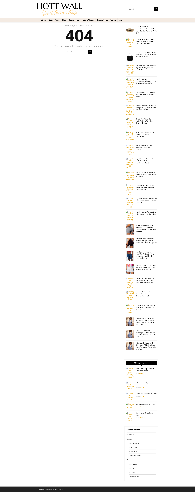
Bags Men (132, 472)
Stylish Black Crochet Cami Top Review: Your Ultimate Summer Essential (146, 201)
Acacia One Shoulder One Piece (146, 394)
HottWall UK (131, 435)
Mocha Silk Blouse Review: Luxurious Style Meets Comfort (144, 148)
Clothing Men (133, 464)
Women (113, 20)
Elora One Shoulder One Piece (145, 404)
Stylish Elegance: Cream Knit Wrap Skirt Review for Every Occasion (145, 94)
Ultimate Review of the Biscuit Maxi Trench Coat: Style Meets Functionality (146, 174)
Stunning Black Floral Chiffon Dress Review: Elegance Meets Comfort (146, 307)
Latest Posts (54, 20)
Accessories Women (135, 455)
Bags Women (74, 20)
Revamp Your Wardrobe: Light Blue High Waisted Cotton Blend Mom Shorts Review (145, 281)
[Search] (156, 9)
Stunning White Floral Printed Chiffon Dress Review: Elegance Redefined (145, 294)
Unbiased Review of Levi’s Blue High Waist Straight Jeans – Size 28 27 (146, 68)
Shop (64, 20)
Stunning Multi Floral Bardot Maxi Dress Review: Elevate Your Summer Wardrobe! (145, 41)
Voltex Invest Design (46, 489)
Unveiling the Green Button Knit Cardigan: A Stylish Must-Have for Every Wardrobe (146, 108)
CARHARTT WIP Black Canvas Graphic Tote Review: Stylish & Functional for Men (146, 54)
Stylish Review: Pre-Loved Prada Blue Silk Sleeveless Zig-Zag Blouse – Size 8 (146, 161)
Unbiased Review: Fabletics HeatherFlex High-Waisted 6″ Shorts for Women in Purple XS (146, 241)
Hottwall (43, 20)
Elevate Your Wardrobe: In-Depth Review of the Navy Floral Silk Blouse (144, 121)
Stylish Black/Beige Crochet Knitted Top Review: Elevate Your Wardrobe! (145, 187)
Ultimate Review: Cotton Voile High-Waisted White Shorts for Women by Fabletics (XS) (146, 267)
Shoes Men (132, 468)
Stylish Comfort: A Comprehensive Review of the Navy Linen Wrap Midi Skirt (146, 81)
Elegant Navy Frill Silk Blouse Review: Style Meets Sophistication (145, 134)
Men (120, 20)
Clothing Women (87, 20)
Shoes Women (102, 20)
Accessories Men (134, 476)
